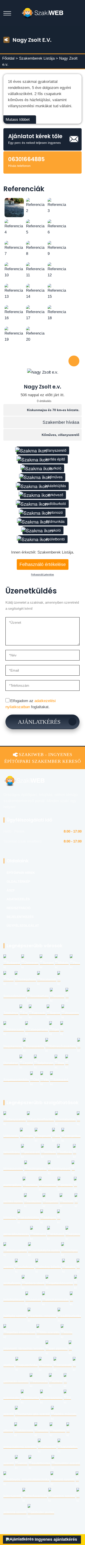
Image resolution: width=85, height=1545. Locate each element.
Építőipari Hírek (21, 873)
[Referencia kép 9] (57, 248)
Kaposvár (39, 1012)
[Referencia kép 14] (35, 291)
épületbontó (55, 539)
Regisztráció (19, 908)
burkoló (55, 468)
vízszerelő (49, 1185)
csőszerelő (48, 1446)
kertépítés (34, 1201)
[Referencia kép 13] (14, 291)
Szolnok (58, 996)
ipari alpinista (58, 1348)
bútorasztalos (53, 1397)
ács (57, 1136)
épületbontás (41, 1463)
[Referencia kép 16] (14, 313)
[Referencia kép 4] (14, 227)
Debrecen (31, 962)
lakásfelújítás (55, 485)
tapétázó (59, 1430)
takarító (43, 1430)
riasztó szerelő (64, 1479)
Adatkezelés (18, 899)
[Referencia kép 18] (57, 313)
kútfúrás (66, 1152)
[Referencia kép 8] (35, 248)
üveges (28, 1136)
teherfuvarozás (36, 1496)
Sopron (55, 1012)
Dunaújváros (35, 1046)
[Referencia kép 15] (57, 291)
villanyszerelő (55, 450)
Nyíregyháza (27, 979)
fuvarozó (35, 1299)
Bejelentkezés (20, 917)
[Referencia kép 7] (14, 248)
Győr (10, 979)
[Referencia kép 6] (57, 227)
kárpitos (74, 1234)
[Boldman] (42, 13)
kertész (47, 1365)
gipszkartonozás (57, 1299)
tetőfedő (50, 1152)
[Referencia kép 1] (14, 207)
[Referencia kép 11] (35, 270)
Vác (46, 1079)
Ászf (11, 890)
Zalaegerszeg (38, 1029)
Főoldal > (10, 58)
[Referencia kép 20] (35, 334)
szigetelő (52, 1201)
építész (57, 1381)
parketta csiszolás (43, 1315)
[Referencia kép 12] (57, 270)
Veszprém (72, 1012)
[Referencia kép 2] (35, 205)
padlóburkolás (71, 1315)
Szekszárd (60, 1079)
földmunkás (55, 521)
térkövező (55, 494)
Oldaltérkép (18, 881)
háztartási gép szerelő (34, 1414)
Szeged (48, 962)
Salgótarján (45, 1063)
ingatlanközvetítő (61, 1283)
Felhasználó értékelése (42, 564)
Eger (55, 1029)
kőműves (55, 476)
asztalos (32, 1185)
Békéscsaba (15, 1029)
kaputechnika (28, 1365)
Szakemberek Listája (37, 58)
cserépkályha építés (45, 1250)
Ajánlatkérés (39, 722)
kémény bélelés (50, 1266)
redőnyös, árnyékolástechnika (28, 1479)
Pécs (76, 962)
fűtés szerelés (50, 1332)
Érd (25, 1012)
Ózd (36, 1079)
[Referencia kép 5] (35, 227)
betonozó (55, 512)
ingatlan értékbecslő (21, 1332)
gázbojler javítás (42, 1512)
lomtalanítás (67, 1119)
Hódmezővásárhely (62, 1046)
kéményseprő (60, 1168)
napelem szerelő (63, 1496)
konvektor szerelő (67, 1463)
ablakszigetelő (17, 1250)
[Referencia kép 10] (14, 270)
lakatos (70, 1266)
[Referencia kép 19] (14, 334)
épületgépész (37, 1168)
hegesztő (44, 1136)
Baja (61, 1063)
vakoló (55, 530)
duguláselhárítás (42, 1119)
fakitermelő (25, 1430)
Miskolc (63, 962)
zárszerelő (64, 1365)
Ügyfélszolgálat (23, 925)
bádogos (50, 1217)
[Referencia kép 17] (35, 313)
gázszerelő (32, 1152)
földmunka (31, 1397)
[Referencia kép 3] (57, 205)
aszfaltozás (26, 1266)
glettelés (67, 1185)
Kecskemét (48, 979)
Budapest (13, 962)
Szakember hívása (61, 422)
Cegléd (28, 1063)
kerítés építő (55, 459)
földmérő (39, 1234)
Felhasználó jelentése (42, 574)
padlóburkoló (55, 503)
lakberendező (34, 1283)
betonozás (40, 1381)
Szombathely (39, 996)
